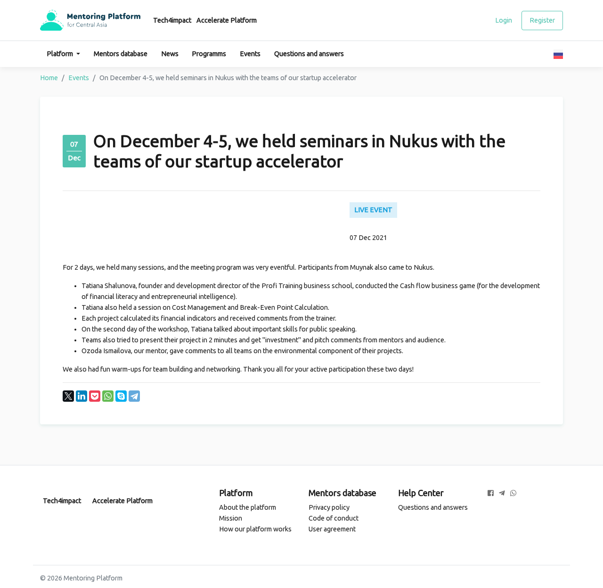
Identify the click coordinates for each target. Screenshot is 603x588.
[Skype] (121, 396)
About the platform (247, 507)
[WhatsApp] (108, 396)
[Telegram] (134, 396)
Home (49, 78)
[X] (68, 396)
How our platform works (255, 529)
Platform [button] (60, 54)
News (170, 54)
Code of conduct (334, 518)
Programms (209, 54)
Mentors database (120, 54)
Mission (230, 518)
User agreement (332, 529)
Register (542, 20)
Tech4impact (172, 20)
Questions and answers (309, 54)
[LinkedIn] (81, 396)
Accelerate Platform (226, 20)
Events (250, 54)
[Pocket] (94, 396)
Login (503, 20)
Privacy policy (329, 507)
